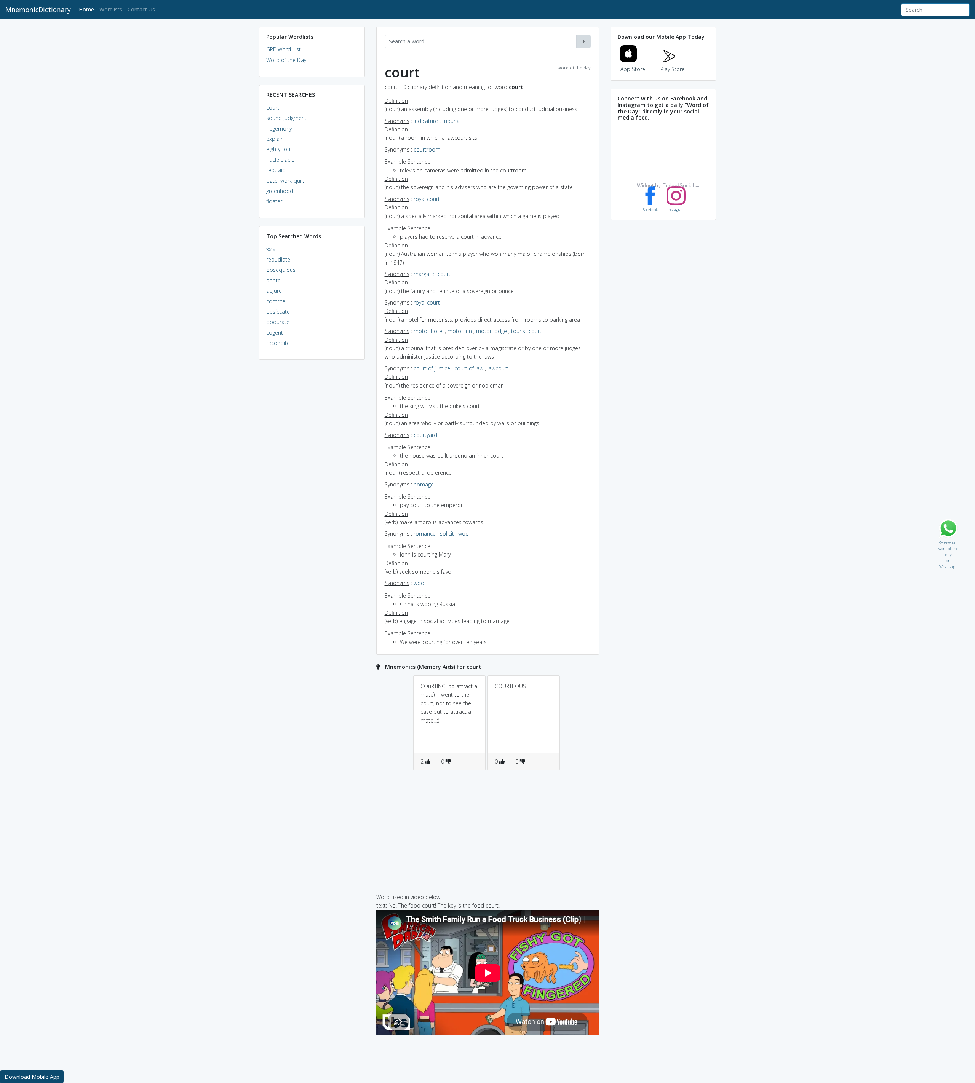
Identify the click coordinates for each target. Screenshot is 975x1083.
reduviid (276, 170)
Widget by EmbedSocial (665, 185)
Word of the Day (286, 60)
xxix (270, 249)
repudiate (278, 259)
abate (273, 280)
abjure (274, 290)
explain (275, 138)
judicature (426, 120)
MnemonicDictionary (38, 9)
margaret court (432, 274)
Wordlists (110, 9)
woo (463, 533)
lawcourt (498, 368)
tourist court (526, 331)
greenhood (279, 191)
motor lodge (491, 331)
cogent (274, 332)
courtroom (427, 149)
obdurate (277, 321)
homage (424, 484)
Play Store (672, 69)
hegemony (279, 128)
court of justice (432, 368)
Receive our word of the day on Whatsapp (948, 541)
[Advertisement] (312, 482)
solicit (447, 533)
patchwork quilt (285, 180)
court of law (468, 368)
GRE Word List (283, 49)
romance (425, 533)
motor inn (460, 331)
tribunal (451, 120)
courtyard (425, 435)
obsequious (281, 269)
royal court (427, 199)
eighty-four (279, 149)
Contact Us (141, 9)
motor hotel (428, 331)
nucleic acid (280, 159)
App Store (632, 69)
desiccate (278, 311)
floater (274, 201)
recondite (278, 342)
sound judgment (286, 117)
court (272, 107)
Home (88, 9)
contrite (275, 301)
